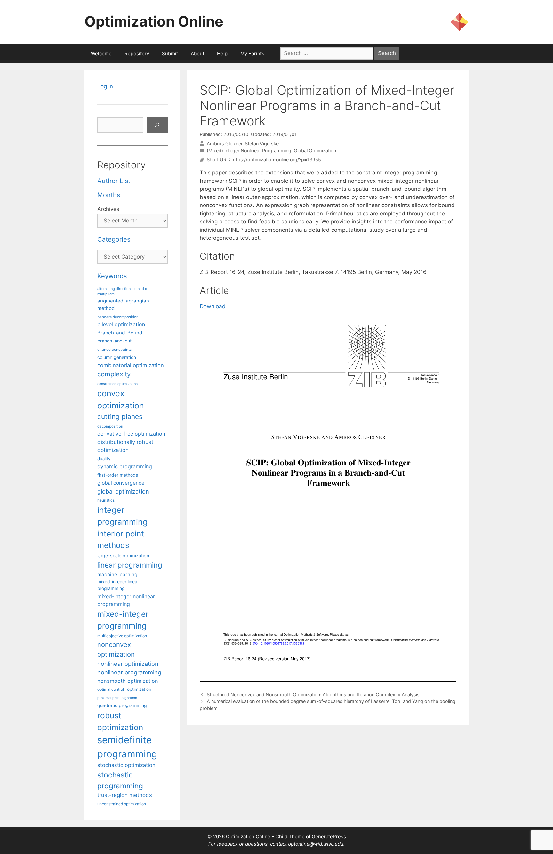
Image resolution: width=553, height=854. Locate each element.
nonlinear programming (129, 672)
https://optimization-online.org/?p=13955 (276, 160)
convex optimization (120, 399)
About (197, 54)
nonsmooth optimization (127, 681)
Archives (108, 209)
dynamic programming (124, 466)
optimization (139, 689)
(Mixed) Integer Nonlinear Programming (249, 150)
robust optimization (120, 721)
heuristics (106, 500)
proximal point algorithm (117, 698)
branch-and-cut (114, 340)
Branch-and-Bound (119, 333)
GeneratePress (329, 837)
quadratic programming (122, 705)
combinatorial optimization (130, 365)
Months (108, 195)
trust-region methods (124, 795)
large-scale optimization (123, 555)
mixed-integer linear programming (118, 585)
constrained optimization (117, 384)
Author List (113, 181)
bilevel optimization (121, 324)
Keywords (112, 276)
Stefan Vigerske (262, 143)
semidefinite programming (127, 747)
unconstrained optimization (121, 804)
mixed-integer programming (122, 620)
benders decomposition (118, 317)
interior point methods (120, 539)
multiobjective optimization (122, 635)
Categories (113, 239)
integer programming (122, 516)
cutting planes (119, 417)
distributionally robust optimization (125, 446)
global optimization (123, 491)
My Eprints (252, 54)
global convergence (120, 483)
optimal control (110, 689)
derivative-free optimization (131, 434)
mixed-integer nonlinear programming (126, 600)
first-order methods (117, 475)
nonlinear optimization (127, 663)
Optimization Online (153, 21)
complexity (114, 374)
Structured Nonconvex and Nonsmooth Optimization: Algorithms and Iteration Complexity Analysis (313, 694)
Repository (136, 54)
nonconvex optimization (116, 649)
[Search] (157, 125)
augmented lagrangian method (123, 304)
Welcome (101, 54)
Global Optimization (315, 150)
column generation (116, 357)
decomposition (110, 426)
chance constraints (114, 349)
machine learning (117, 574)
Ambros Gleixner (224, 143)
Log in (105, 86)
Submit (170, 54)
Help (222, 54)
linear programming (129, 564)
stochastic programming (120, 780)
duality (103, 458)
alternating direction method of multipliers (122, 291)
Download (213, 306)
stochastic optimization (126, 765)
